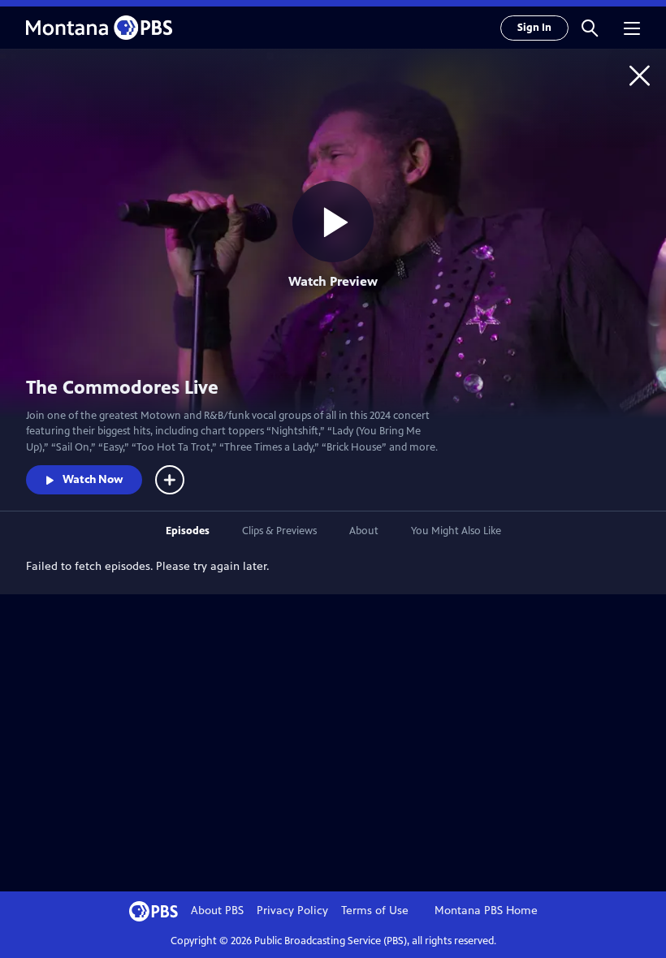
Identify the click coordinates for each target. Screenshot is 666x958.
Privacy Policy (292, 910)
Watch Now (93, 479)
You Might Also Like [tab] (456, 530)
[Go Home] (639, 75)
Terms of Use (375, 910)
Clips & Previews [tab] (279, 530)
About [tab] (363, 530)
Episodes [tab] (188, 530)
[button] (590, 27)
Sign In (534, 27)
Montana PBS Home (486, 910)
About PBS (217, 910)
